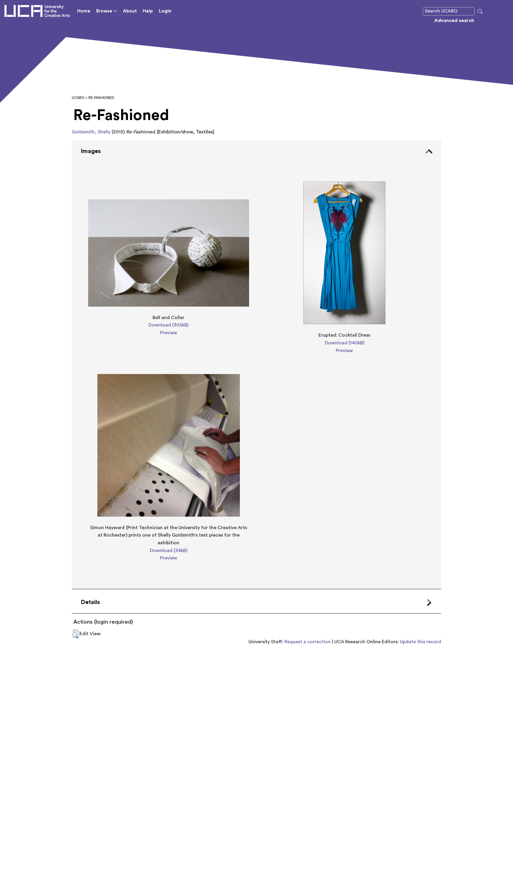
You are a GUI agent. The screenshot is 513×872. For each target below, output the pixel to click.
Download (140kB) (344, 342)
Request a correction (307, 641)
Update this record (420, 641)
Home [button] (83, 11)
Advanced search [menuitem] (454, 20)
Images (91, 151)
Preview (168, 332)
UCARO (78, 98)
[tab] (256, 365)
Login (165, 11)
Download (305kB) (168, 325)
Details (90, 602)
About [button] (130, 11)
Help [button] (148, 11)
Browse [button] (104, 11)
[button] (75, 634)
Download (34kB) (168, 550)
